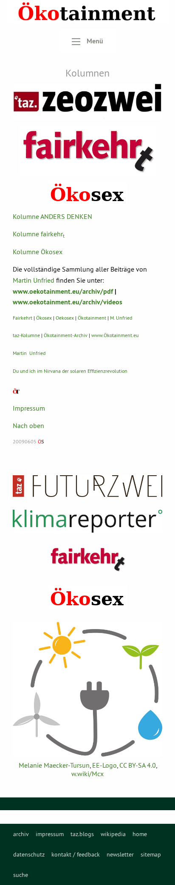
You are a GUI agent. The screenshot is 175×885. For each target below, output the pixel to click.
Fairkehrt (22, 318)
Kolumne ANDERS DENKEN (52, 216)
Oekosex (65, 318)
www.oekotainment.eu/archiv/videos (67, 302)
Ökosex (44, 318)
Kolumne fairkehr (39, 234)
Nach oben (28, 425)
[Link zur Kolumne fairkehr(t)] (87, 150)
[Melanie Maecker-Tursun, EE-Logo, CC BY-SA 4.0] (87, 689)
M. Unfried (121, 318)
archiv (21, 834)
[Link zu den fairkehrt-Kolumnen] (87, 559)
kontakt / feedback (75, 854)
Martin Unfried (33, 280)
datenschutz (29, 854)
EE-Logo (104, 765)
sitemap (151, 854)
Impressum (29, 408)
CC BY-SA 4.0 (137, 765)
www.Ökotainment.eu (114, 335)
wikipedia (113, 834)
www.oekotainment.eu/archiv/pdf (63, 291)
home (140, 834)
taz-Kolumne (26, 335)
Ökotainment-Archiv (66, 335)
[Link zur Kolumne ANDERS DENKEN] (87, 102)
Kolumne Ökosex (37, 251)
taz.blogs (82, 834)
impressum (50, 834)
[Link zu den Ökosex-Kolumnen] (87, 597)
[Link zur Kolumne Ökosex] (87, 193)
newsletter (120, 854)
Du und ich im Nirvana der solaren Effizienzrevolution (70, 371)
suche (20, 875)
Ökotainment (92, 318)
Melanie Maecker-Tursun (54, 765)
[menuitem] (21, 834)
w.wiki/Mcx (87, 773)
